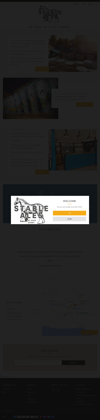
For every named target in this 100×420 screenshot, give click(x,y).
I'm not (69, 219)
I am (69, 213)
